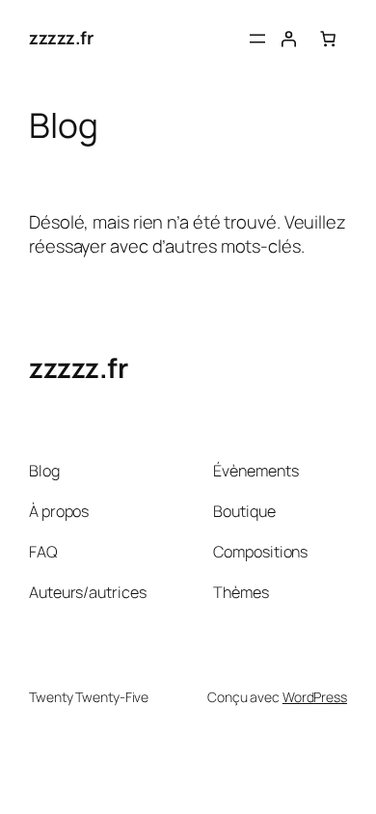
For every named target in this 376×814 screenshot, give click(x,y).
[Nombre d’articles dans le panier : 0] (328, 38)
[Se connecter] (288, 38)
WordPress (314, 697)
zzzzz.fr (61, 37)
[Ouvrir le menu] (257, 38)
